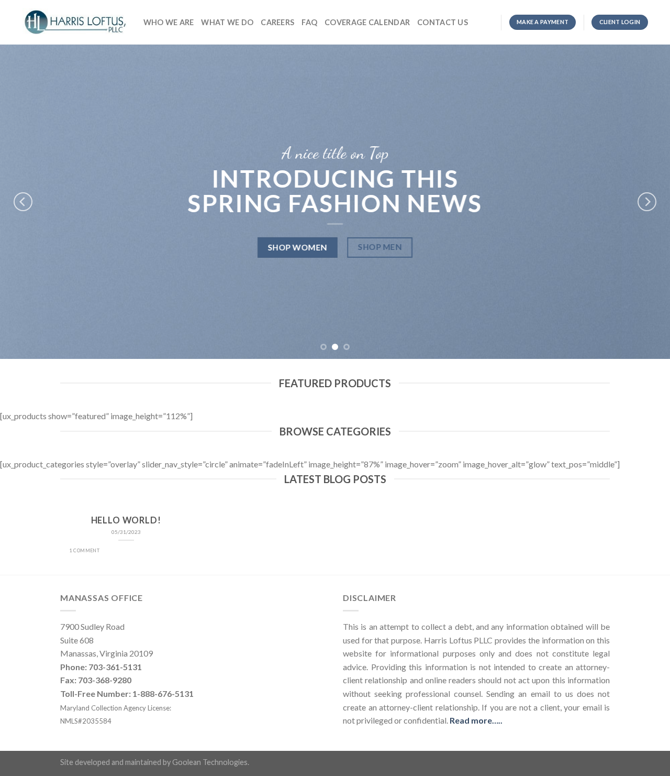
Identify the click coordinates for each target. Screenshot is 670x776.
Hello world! (126, 520)
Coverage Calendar (367, 22)
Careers (277, 22)
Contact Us (442, 22)
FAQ (309, 22)
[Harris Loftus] (75, 22)
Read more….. (476, 720)
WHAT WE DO (227, 22)
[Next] (647, 201)
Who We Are (168, 22)
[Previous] (23, 201)
